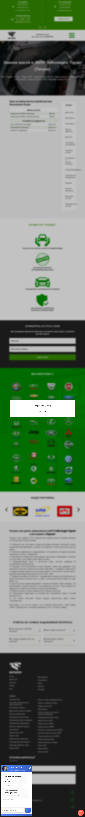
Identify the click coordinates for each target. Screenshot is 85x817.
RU (40, 411)
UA (45, 411)
